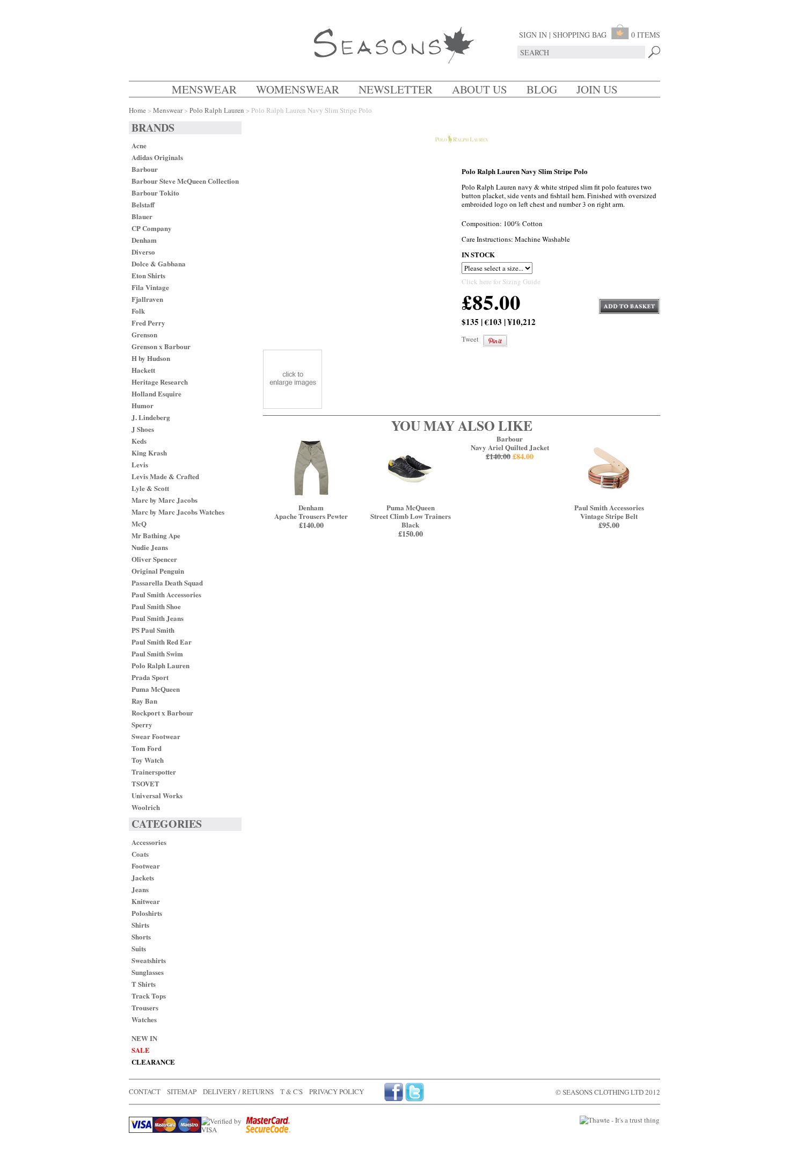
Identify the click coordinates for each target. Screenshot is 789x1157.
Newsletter (396, 89)
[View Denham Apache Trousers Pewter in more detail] (311, 499)
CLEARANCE (153, 1062)
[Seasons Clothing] (394, 46)
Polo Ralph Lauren (216, 110)
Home (137, 110)
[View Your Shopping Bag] (621, 35)
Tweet (470, 339)
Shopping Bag (580, 35)
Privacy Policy (336, 1091)
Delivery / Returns (238, 1091)
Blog (542, 89)
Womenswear (297, 89)
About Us (479, 89)
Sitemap (181, 1091)
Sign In (533, 35)
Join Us (597, 89)
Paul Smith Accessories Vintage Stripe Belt (609, 516)
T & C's (291, 1091)
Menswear (204, 89)
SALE (141, 1050)
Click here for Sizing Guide (501, 281)
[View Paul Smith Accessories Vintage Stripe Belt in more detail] (609, 499)
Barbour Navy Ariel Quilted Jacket (510, 447)
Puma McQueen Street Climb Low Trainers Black (410, 520)
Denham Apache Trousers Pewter (311, 516)
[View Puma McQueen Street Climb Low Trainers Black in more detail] (410, 499)
